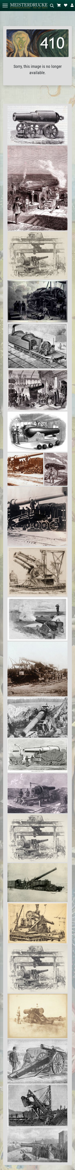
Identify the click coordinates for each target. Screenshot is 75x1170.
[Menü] (5, 5)
